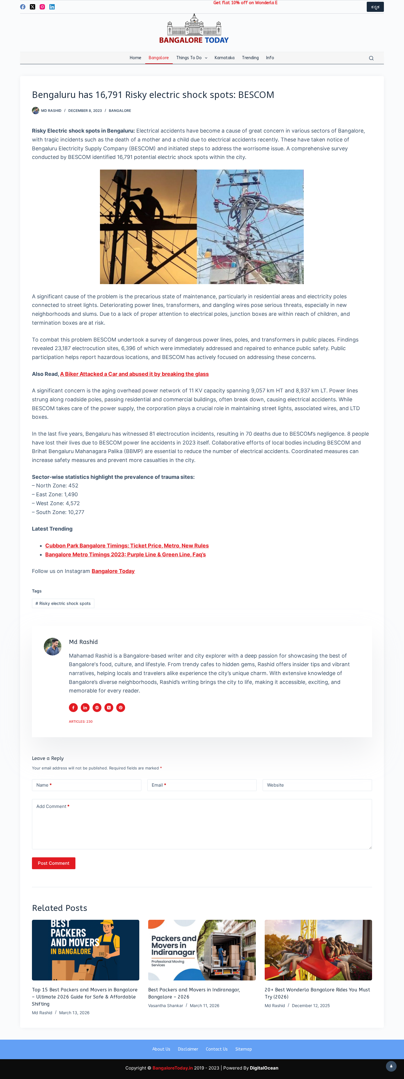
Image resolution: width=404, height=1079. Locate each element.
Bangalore (159, 57)
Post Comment (54, 863)
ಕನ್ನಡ (375, 6)
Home (135, 57)
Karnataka (225, 57)
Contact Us (217, 1049)
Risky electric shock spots (63, 603)
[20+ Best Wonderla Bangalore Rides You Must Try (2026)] (318, 950)
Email (159, 785)
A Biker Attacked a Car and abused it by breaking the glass (134, 374)
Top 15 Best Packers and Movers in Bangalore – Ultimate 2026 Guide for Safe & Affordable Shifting (85, 997)
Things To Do (189, 57)
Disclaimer (188, 1049)
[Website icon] (97, 707)
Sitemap (243, 1049)
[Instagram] (42, 6)
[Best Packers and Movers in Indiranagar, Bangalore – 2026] (202, 950)
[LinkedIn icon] (85, 707)
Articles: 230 (81, 721)
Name (44, 785)
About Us (161, 1049)
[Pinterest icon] (120, 707)
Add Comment (53, 806)
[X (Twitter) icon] (108, 707)
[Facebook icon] (73, 707)
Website (275, 785)
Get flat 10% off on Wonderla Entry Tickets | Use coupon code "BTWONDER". (268, 2)
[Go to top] (391, 1066)
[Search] (371, 58)
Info (270, 57)
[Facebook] (22, 6)
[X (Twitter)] (32, 6)
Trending (250, 57)
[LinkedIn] (52, 6)
